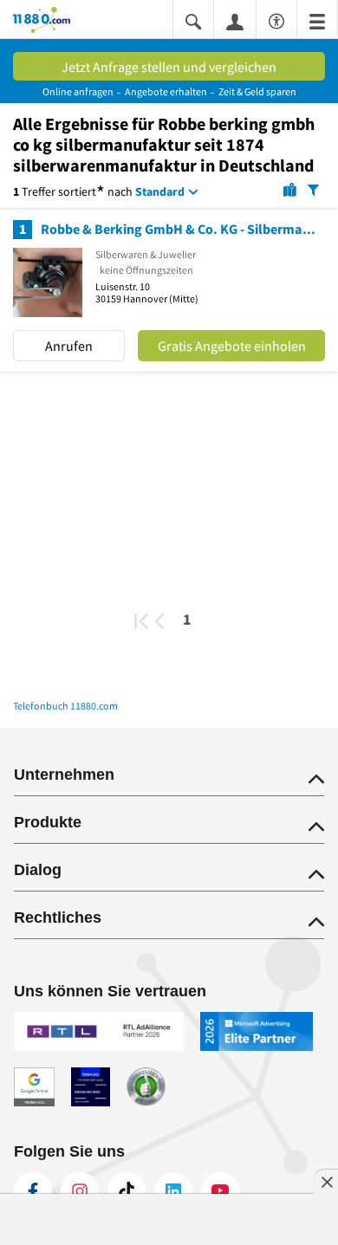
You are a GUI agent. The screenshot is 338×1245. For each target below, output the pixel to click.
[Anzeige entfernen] (326, 1182)
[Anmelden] (235, 21)
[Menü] (317, 20)
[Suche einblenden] (193, 20)
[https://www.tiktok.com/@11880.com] (126, 1191)
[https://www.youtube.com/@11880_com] (220, 1191)
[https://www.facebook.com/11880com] (33, 1191)
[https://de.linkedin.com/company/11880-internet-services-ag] (173, 1191)
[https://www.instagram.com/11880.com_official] (80, 1191)
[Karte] (289, 189)
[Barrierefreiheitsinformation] (276, 18)
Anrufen (69, 345)
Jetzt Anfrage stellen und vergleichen (169, 66)
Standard (160, 191)
